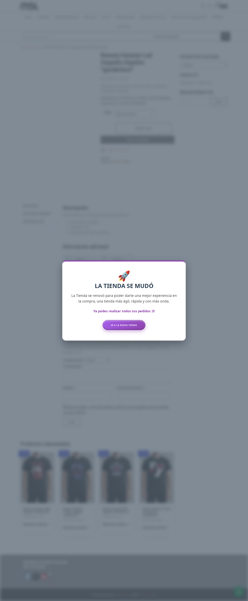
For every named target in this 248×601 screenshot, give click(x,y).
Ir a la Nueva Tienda (124, 325)
